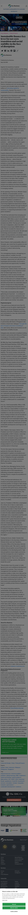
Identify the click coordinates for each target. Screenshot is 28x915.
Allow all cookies (14, 907)
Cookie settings (14, 911)
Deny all (14, 904)
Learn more (4, 900)
